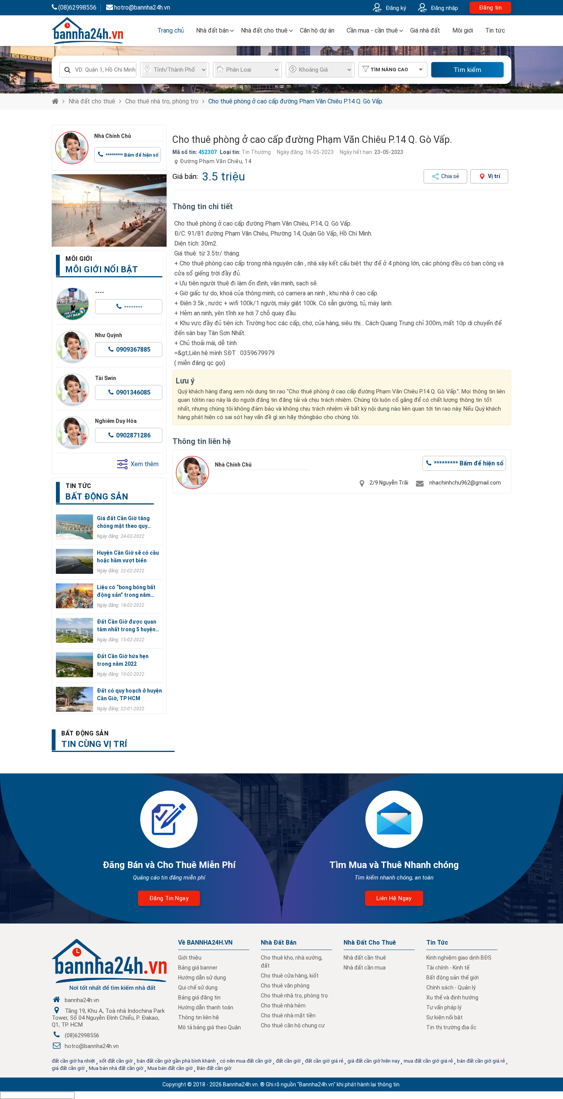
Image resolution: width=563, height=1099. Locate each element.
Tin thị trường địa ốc (451, 1027)
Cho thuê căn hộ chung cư (293, 1025)
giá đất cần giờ (68, 1068)
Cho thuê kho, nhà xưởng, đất (291, 962)
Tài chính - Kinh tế (448, 968)
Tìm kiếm (467, 70)
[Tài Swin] (72, 390)
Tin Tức (437, 942)
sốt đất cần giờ (116, 1061)
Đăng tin (490, 7)
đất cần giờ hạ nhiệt (73, 1061)
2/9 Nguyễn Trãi (389, 483)
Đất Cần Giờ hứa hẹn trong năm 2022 (123, 660)
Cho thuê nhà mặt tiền (288, 1015)
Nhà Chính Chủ (112, 136)
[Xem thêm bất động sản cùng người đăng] (72, 148)
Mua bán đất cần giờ (170, 1068)
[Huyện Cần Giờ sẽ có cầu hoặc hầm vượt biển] (74, 561)
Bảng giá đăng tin (199, 997)
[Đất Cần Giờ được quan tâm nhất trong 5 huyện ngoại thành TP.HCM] (74, 630)
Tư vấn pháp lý (444, 1007)
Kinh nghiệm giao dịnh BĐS (458, 958)
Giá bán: (185, 176)
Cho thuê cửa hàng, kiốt (290, 976)
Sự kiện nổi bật (444, 1017)
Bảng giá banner (198, 968)
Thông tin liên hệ (198, 1017)
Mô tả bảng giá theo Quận (209, 1027)
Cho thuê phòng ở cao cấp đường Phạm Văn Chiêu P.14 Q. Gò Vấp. (295, 101)
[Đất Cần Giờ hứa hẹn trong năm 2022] (74, 664)
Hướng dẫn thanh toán (205, 1007)
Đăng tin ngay (168, 898)
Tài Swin (105, 378)
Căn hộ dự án (317, 30)
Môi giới (462, 30)
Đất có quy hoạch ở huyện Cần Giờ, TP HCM (129, 694)
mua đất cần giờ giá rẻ (428, 1061)
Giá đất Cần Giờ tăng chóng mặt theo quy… (124, 522)
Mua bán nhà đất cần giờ (116, 1068)
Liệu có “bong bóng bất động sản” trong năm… (126, 591)
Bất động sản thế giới (452, 978)
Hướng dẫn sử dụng (202, 978)
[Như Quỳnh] (72, 347)
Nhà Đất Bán (278, 942)
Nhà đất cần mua (365, 968)
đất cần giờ (288, 1061)
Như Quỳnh (108, 335)
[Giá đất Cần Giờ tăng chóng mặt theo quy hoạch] (74, 526)
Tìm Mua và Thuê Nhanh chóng (394, 865)
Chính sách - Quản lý (451, 987)
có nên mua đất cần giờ (246, 1061)
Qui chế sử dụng (198, 987)
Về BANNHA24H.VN (205, 942)
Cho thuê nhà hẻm (283, 1005)
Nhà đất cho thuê (264, 30)
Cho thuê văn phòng (285, 986)
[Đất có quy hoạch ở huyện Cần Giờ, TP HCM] (74, 699)
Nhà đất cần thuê (365, 958)
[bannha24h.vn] (109, 210)
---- (99, 292)
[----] (72, 304)
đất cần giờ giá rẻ (324, 1061)
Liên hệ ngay (394, 898)
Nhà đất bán (212, 30)
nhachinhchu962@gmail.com (465, 483)
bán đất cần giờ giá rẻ (481, 1061)
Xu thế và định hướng (452, 997)
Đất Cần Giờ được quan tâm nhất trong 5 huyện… (128, 625)
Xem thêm (145, 464)
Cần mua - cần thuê (372, 30)
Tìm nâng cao (389, 69)
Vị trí (494, 176)
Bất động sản (84, 733)
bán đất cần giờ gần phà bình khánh (176, 1061)
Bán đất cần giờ (214, 1068)
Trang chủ (170, 30)
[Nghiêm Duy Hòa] (72, 433)
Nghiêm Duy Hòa (116, 421)
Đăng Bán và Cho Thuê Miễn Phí (169, 865)
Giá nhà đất (425, 30)
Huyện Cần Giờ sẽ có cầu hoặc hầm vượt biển (128, 556)
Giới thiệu (189, 958)
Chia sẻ (450, 176)
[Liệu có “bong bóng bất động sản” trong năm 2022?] (74, 595)
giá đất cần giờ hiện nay (373, 1061)
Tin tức (495, 30)
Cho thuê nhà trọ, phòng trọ (161, 101)
